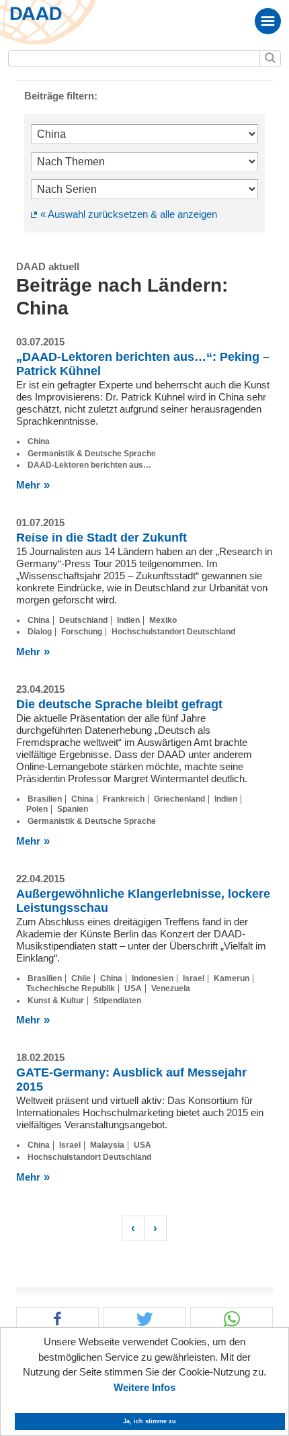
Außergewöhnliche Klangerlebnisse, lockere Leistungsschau (143, 901)
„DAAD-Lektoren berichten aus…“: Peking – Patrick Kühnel (143, 364)
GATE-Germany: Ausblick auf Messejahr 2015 (131, 1079)
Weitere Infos (144, 1387)
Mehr (28, 485)
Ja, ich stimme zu (149, 1421)
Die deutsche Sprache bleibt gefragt (119, 704)
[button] (57, 1319)
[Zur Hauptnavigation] (268, 21)
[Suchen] (270, 58)
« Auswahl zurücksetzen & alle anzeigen (128, 214)
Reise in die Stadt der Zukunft (101, 537)
